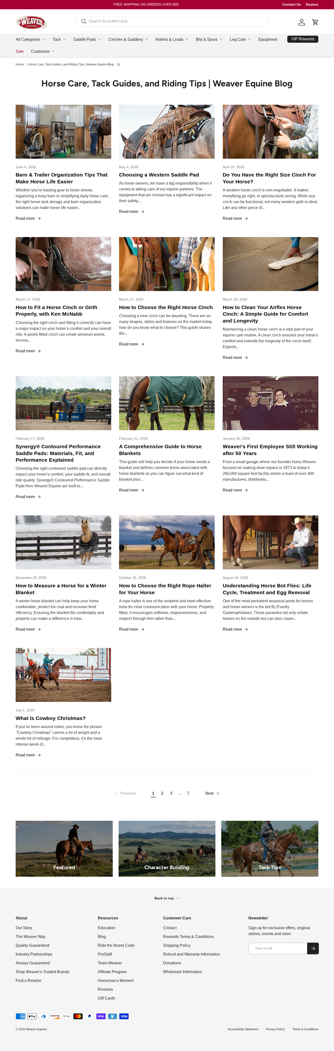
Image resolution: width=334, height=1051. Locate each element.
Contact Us (291, 4)
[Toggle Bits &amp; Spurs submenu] (221, 39)
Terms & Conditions (305, 1029)
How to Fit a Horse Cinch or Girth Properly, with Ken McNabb (56, 310)
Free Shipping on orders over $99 (145, 4)
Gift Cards (106, 998)
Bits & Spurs (206, 39)
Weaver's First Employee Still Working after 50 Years (270, 450)
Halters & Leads (169, 39)
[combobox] (172, 21)
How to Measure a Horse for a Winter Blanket (61, 589)
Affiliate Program (112, 972)
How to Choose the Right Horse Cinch (166, 307)
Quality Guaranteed (32, 945)
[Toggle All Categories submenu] (44, 39)
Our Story (24, 928)
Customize (40, 51)
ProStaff (105, 954)
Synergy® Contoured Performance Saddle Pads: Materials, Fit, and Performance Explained (58, 453)
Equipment (267, 39)
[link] (125, 793)
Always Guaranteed (33, 963)
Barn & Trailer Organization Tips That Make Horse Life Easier (62, 178)
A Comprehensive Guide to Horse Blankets (160, 450)
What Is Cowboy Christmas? (51, 718)
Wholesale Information (182, 972)
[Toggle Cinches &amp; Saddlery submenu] (146, 39)
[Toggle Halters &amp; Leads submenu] (187, 39)
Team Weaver (110, 963)
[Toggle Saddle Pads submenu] (99, 39)
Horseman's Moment (116, 980)
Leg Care (238, 39)
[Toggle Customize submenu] (53, 51)
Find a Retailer (28, 980)
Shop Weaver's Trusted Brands (42, 972)
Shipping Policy (176, 945)
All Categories (28, 39)
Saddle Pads (84, 39)
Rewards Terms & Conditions (188, 937)
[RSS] (119, 64)
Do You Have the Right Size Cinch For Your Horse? (269, 178)
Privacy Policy (275, 1029)
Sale (20, 51)
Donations (172, 963)
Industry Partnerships (34, 954)
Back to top (165, 898)
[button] (315, 22)
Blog (102, 937)
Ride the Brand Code (116, 945)
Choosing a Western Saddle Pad (159, 175)
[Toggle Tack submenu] (64, 39)
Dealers (312, 4)
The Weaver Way (30, 937)
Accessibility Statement (243, 1029)
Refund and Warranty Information (191, 954)
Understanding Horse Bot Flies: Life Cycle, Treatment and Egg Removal (267, 589)
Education (106, 928)
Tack (57, 39)
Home (20, 64)
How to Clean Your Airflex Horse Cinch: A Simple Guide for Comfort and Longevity (265, 314)
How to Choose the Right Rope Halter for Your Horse (165, 589)
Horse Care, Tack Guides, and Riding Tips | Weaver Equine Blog (71, 64)
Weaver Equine (36, 1029)
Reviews (105, 989)
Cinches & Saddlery (125, 39)
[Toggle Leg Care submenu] (249, 39)
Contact (170, 928)
